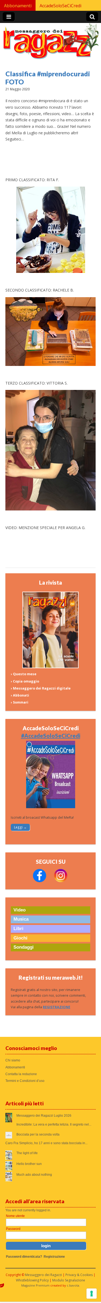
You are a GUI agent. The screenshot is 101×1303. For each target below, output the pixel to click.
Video (19, 910)
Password (13, 1229)
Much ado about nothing (34, 1175)
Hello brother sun (29, 1164)
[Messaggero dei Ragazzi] (50, 43)
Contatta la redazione (21, 1074)
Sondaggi (23, 947)
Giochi (20, 938)
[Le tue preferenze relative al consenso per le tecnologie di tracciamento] (91, 1293)
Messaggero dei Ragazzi (43, 1275)
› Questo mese (23, 674)
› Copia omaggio (25, 681)
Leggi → (20, 827)
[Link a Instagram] (60, 881)
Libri (18, 928)
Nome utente (15, 1216)
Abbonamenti (18, 6)
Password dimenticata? (24, 1257)
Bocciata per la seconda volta (38, 1134)
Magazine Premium (35, 1285)
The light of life (27, 1153)
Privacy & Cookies (79, 1275)
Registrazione (54, 1257)
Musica (21, 919)
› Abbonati (20, 695)
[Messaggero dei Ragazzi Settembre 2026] (50, 667)
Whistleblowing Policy (32, 1280)
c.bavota (73, 1285)
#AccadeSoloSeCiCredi (50, 735)
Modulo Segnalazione (68, 1280)
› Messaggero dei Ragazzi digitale (41, 688)
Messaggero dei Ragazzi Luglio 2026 (43, 1115)
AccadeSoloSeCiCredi (60, 6)
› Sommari (19, 702)
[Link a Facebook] (39, 881)
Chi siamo (12, 1060)
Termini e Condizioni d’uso (24, 1081)
